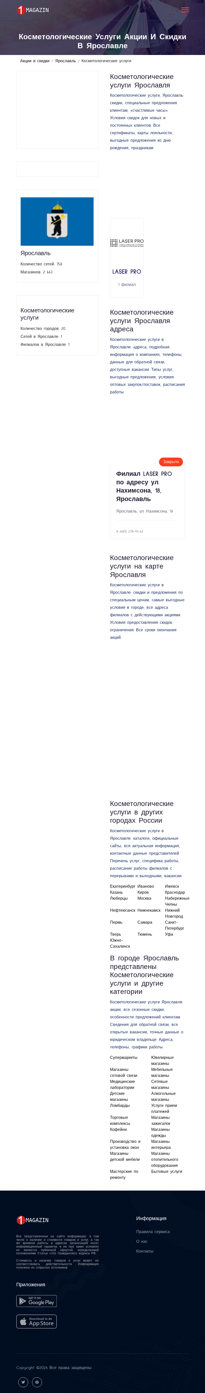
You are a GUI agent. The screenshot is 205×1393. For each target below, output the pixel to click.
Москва (144, 898)
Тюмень (145, 934)
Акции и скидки (35, 61)
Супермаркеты (124, 1058)
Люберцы (119, 898)
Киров (143, 892)
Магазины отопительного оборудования (164, 1160)
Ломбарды (120, 1106)
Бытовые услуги (166, 1172)
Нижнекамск (149, 910)
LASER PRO (126, 272)
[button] (185, 8)
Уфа (169, 934)
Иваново (146, 886)
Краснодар (175, 892)
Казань (116, 892)
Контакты (145, 1251)
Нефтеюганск (122, 910)
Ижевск (172, 886)
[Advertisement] (57, 110)
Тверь (115, 934)
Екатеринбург (123, 886)
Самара (145, 922)
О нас (142, 1242)
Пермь (116, 922)
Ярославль (65, 61)
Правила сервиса (153, 1232)
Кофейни (118, 1130)
